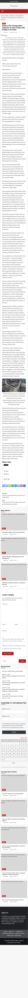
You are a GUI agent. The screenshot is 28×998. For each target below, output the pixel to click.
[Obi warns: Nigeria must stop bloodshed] (14, 521)
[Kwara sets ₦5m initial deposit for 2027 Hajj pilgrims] (14, 546)
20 (14, 753)
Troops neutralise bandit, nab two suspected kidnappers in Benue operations (13, 690)
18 (6, 753)
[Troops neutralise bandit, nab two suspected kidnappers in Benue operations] (14, 862)
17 (3, 753)
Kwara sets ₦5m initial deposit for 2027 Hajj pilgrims (13, 676)
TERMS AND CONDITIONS (14, 935)
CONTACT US (19, 931)
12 (10, 750)
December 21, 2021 (13, 32)
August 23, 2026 (13, 534)
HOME (5, 931)
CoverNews (10, 942)
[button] (2, 11)
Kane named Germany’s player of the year (12, 696)
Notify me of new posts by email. (12, 648)
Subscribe (14, 732)
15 (21, 750)
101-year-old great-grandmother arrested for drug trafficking (13, 683)
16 (25, 750)
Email (16, 624)
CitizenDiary (5, 32)
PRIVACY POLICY (19, 933)
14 (17, 750)
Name (4, 624)
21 (17, 753)
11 (6, 750)
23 (25, 753)
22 (21, 753)
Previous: (13, 495)
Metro (4, 842)
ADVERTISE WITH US (8, 933)
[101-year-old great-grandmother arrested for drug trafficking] (14, 835)
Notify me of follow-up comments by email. (13, 645)
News (4, 23)
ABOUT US (11, 931)
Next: (13, 502)
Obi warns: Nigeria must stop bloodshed (13, 532)
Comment (5, 604)
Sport (4, 896)
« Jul (13, 762)
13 (14, 750)
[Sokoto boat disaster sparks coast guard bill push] (14, 572)
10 (3, 750)
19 (10, 753)
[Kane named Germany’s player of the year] (14, 889)
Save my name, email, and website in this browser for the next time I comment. (13, 640)
